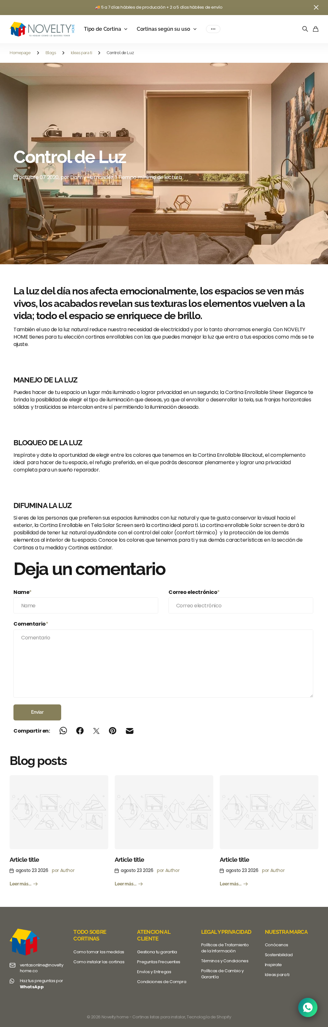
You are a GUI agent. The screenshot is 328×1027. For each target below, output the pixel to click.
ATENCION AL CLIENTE (153, 935)
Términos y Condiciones (225, 961)
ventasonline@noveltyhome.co (41, 968)
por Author (63, 870)
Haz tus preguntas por (41, 984)
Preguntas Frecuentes (158, 962)
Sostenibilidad (279, 955)
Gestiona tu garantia (157, 952)
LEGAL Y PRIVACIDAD (226, 932)
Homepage (20, 52)
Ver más (213, 29)
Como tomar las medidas (98, 952)
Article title (24, 859)
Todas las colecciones (127, 29)
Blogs (50, 52)
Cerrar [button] (316, 7)
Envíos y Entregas (154, 972)
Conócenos (276, 945)
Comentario (30, 624)
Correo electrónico (194, 592)
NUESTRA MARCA (286, 932)
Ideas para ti (81, 52)
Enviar (37, 712)
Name (22, 592)
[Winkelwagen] (315, 29)
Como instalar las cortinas (98, 962)
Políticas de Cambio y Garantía (222, 974)
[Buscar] (305, 29)
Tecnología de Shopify (209, 1017)
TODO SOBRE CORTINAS (89, 935)
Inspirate (273, 965)
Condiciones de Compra (161, 982)
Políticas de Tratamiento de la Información (225, 948)
